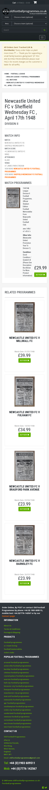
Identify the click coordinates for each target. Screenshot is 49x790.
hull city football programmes (16, 683)
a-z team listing (10, 646)
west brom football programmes (17, 723)
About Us (7, 626)
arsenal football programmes (16, 662)
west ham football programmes (17, 727)
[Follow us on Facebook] (43, 787)
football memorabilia (13, 649)
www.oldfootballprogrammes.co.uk (24, 780)
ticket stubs (9, 652)
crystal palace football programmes (19, 676)
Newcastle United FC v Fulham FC (24, 413)
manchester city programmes (16, 693)
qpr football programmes (14, 703)
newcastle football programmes (17, 700)
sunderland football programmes (18, 713)
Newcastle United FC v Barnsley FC (24, 562)
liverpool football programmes (17, 689)
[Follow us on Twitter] (46, 787)
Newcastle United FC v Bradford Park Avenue (24, 488)
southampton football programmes (19, 706)
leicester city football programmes (18, 686)
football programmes (13, 642)
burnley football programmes (16, 669)
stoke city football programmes (17, 710)
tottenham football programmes (17, 720)
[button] (44, 30)
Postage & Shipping (12, 632)
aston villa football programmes (17, 666)
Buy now (39, 275)
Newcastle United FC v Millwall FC (24, 339)
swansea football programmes (17, 717)
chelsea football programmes (16, 673)
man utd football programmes (16, 696)
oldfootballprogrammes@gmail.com (24, 758)
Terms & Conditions (12, 629)
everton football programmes (16, 679)
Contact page (8, 616)
